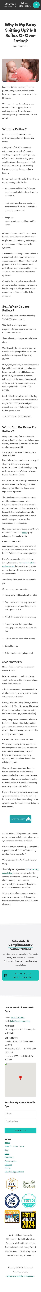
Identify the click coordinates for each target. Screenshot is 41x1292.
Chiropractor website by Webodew (20, 1276)
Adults (7, 1168)
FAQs (7, 1154)
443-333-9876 (17, 1017)
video (24, 532)
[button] (36, 4)
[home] (8, 5)
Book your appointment (23, 976)
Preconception (11, 1161)
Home (7, 1143)
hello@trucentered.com (19, 1021)
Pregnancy (9, 1157)
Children (8, 1164)
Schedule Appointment (14, 1172)
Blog (6, 1150)
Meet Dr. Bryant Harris (14, 1146)
